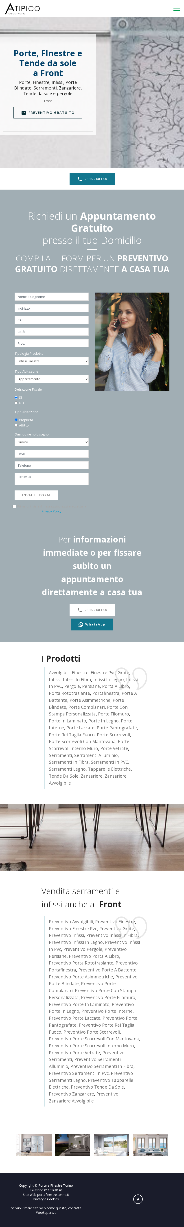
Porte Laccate (80, 728)
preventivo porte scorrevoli (92, 1032)
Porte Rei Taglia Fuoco (72, 735)
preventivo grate (116, 928)
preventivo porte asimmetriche (81, 977)
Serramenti (60, 755)
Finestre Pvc (103, 672)
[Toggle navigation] (176, 9)
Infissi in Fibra (77, 679)
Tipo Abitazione (26, 371)
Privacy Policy (51, 511)
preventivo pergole (82, 949)
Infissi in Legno (108, 679)
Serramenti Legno (67, 769)
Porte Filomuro (113, 714)
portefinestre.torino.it (53, 1194)
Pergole (72, 686)
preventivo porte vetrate (74, 1053)
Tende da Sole (64, 776)
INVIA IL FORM (36, 495)
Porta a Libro (115, 686)
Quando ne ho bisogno (32, 434)
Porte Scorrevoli (113, 735)
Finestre (80, 672)
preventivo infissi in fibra (112, 935)
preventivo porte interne (107, 1011)
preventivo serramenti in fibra (102, 1066)
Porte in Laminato (67, 721)
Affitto (24, 425)
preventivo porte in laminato (79, 1004)
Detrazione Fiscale (28, 389)
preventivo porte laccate (74, 1018)
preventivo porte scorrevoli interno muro (91, 1046)
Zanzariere (92, 776)
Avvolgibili (59, 672)
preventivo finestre (115, 922)
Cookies (53, 1199)
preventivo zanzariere (71, 1094)
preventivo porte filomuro (108, 997)
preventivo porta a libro (94, 956)
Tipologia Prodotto (29, 353)
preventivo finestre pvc (73, 928)
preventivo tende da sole (97, 1087)
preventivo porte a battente (107, 970)
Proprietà (26, 420)
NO (21, 403)
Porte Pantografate (117, 728)
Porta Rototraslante (69, 693)
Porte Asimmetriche (90, 700)
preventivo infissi (66, 935)
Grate (123, 672)
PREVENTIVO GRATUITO (51, 112)
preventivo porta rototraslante (81, 963)
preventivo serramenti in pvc (79, 1073)
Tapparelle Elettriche (109, 769)
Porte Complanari (86, 707)
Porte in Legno (103, 721)
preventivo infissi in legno (76, 942)
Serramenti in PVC (109, 762)
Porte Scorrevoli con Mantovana (82, 741)
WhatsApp (95, 624)
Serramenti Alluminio (96, 755)
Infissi (55, 679)
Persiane (91, 686)
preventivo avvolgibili (71, 922)
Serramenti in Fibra (69, 762)
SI (20, 397)
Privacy (38, 1199)
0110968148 (96, 179)
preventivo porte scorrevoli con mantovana (94, 1039)
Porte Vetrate (114, 748)
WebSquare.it (46, 1212)
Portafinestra (105, 693)
